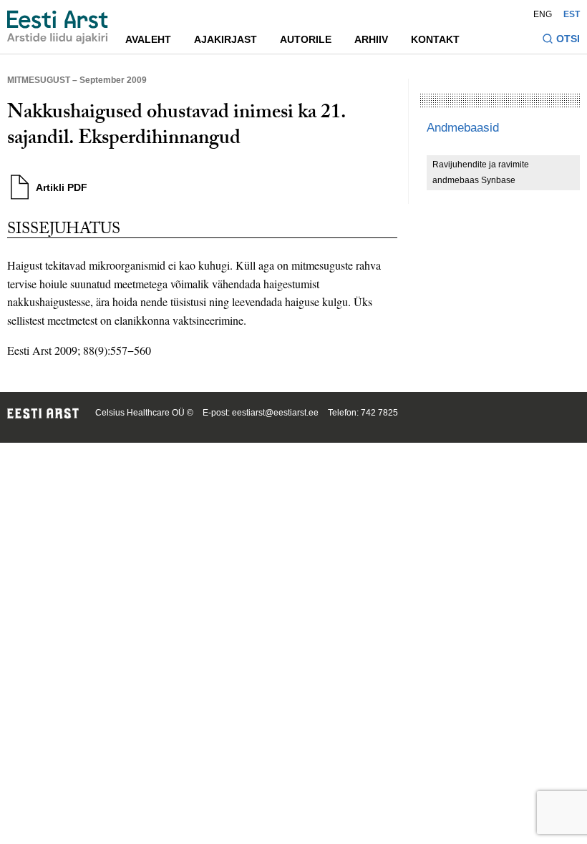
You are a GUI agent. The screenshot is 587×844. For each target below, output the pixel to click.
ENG (542, 14)
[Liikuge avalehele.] (57, 27)
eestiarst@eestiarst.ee (275, 413)
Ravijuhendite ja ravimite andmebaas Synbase (480, 172)
